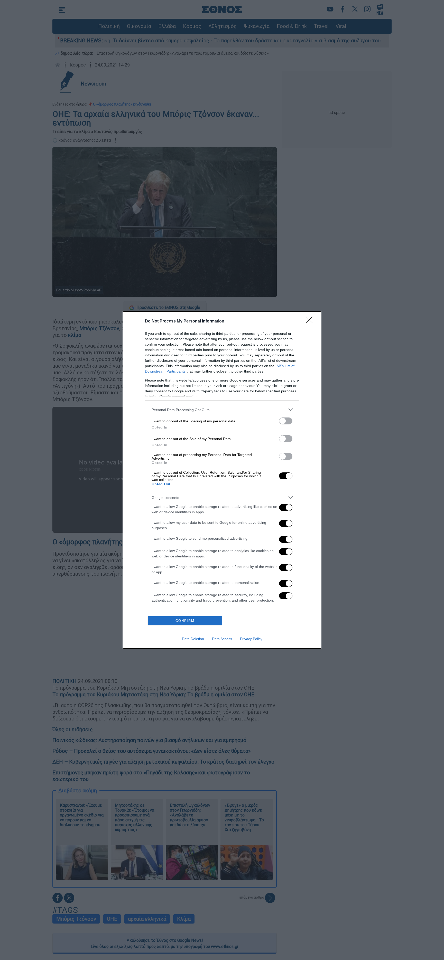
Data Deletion (193, 639)
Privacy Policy (251, 639)
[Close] (311, 321)
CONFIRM (185, 621)
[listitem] (222, 409)
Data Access (222, 639)
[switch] (285, 420)
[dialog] (222, 480)
